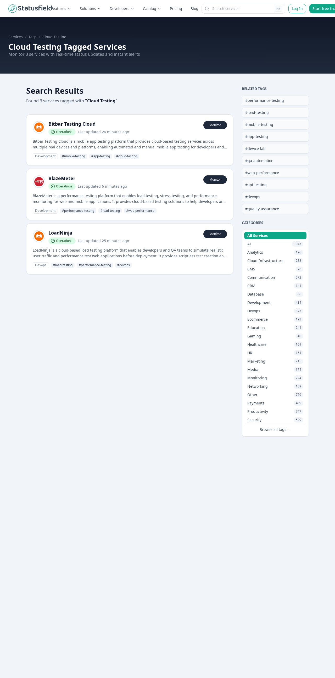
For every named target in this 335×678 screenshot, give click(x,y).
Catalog (149, 8)
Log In (297, 8)
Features (58, 8)
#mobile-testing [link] (73, 156)
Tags (33, 36)
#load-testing (257, 112)
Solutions (88, 8)
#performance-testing (264, 100)
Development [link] (45, 156)
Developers (119, 8)
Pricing (176, 8)
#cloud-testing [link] (126, 156)
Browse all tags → (275, 429)
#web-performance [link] (140, 210)
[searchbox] (243, 9)
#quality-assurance (262, 208)
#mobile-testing (259, 124)
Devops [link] (41, 265)
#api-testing (256, 184)
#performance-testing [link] (78, 210)
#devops (252, 196)
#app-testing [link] (100, 156)
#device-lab (255, 148)
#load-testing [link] (110, 210)
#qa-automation (259, 160)
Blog (194, 8)
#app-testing (256, 136)
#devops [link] (123, 265)
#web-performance (262, 172)
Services (15, 36)
